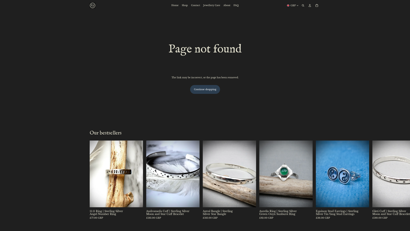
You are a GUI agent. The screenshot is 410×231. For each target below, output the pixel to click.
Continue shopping (205, 89)
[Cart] (316, 5)
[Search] (303, 5)
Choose (310, 202)
